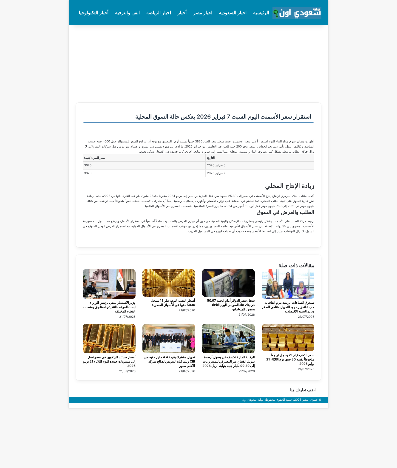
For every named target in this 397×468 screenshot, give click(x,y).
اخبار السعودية (233, 12)
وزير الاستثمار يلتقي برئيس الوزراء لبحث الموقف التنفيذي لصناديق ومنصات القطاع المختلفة (109, 307)
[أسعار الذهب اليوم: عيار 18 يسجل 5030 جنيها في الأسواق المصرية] (168, 296)
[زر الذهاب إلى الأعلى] (327, 405)
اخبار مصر (203, 12)
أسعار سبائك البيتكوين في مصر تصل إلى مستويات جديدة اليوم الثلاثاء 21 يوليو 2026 (109, 361)
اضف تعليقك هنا (303, 390)
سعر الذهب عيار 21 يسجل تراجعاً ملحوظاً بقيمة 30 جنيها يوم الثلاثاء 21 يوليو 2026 (290, 359)
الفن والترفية (127, 12)
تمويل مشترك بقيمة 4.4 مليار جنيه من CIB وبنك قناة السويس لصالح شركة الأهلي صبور (169, 361)
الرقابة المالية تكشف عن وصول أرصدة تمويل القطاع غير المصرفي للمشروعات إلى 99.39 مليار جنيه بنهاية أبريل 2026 (228, 361)
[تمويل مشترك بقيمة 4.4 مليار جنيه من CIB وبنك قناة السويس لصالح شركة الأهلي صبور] (168, 352)
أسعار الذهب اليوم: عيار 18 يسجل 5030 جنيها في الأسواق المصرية (173, 302)
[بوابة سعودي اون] (296, 13)
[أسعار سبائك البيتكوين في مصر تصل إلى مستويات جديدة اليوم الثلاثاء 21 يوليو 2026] (109, 352)
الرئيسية (261, 12)
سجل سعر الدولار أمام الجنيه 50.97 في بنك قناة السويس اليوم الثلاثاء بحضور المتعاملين (231, 304)
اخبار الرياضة (158, 12)
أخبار (182, 12)
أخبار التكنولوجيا (94, 12)
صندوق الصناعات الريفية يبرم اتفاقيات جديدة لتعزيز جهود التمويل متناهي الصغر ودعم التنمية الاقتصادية (288, 307)
